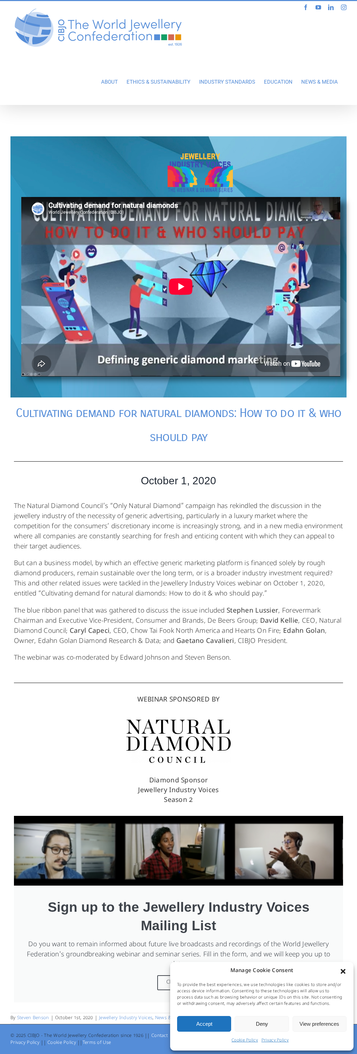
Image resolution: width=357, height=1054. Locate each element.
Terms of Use (97, 1043)
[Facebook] (306, 7)
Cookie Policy (244, 1041)
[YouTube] (318, 7)
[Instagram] (344, 7)
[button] (343, 971)
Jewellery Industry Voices (125, 1018)
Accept (204, 1024)
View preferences (319, 1024)
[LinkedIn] (331, 7)
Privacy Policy (275, 1041)
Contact (159, 1036)
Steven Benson (33, 1018)
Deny (262, 1024)
